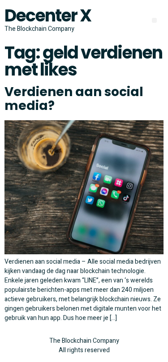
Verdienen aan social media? (73, 98)
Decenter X (47, 15)
